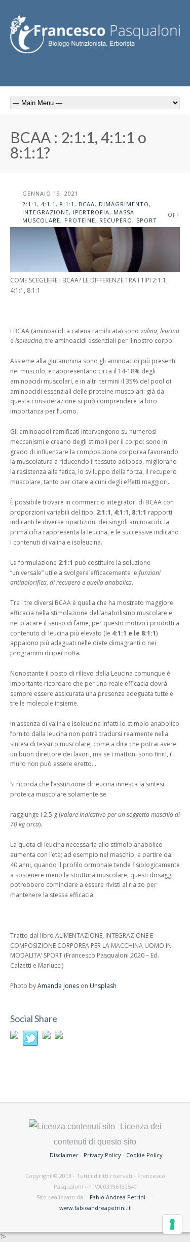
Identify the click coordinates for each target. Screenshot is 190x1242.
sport (146, 220)
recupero (115, 220)
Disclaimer (64, 1155)
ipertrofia (91, 212)
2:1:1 (29, 204)
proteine (79, 220)
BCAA (87, 204)
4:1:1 (48, 204)
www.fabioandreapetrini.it (95, 1208)
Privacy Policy (102, 1155)
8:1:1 (67, 204)
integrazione (45, 212)
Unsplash (103, 985)
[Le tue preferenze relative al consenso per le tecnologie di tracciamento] (172, 1224)
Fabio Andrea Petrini (117, 1197)
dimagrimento (124, 204)
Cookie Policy (144, 1155)
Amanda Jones (58, 985)
